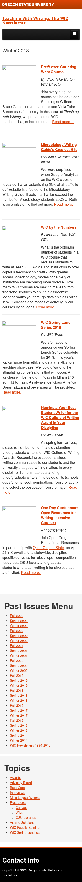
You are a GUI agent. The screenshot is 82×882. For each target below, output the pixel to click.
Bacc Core (17, 787)
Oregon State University (28, 4)
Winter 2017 (19, 715)
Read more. (11, 392)
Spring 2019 (19, 680)
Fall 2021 (16, 645)
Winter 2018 (19, 700)
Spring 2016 (19, 725)
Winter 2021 (19, 655)
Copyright (9, 870)
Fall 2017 (16, 705)
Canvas (21, 807)
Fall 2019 (16, 675)
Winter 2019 (19, 685)
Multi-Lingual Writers (25, 797)
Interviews (17, 792)
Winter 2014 (19, 740)
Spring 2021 (19, 650)
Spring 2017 (19, 710)
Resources (18, 802)
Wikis (19, 812)
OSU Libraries (26, 817)
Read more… (63, 121)
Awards (15, 777)
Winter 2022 (19, 640)
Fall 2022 (16, 630)
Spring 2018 (19, 695)
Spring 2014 (19, 735)
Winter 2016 (19, 730)
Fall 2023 (16, 615)
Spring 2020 (19, 665)
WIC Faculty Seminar (25, 827)
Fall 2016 (16, 720)
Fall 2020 (16, 660)
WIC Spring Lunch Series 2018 (57, 325)
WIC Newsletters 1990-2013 (30, 745)
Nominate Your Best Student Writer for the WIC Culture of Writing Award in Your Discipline (60, 417)
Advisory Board (21, 782)
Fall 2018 (16, 690)
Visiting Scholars (22, 822)
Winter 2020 (19, 670)
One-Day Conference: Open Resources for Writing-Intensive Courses (59, 515)
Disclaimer (9, 875)
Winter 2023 (19, 625)
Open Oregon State (48, 547)
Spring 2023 (19, 620)
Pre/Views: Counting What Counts (58, 69)
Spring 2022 (19, 635)
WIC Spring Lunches (25, 832)
